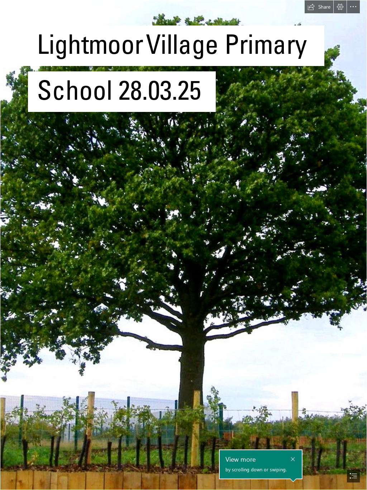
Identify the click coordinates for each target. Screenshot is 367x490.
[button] (319, 6)
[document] (183, 245)
